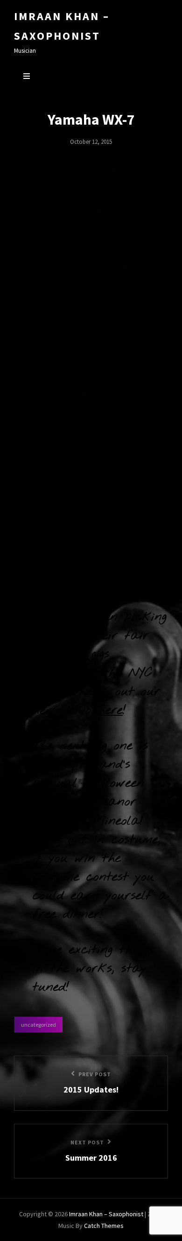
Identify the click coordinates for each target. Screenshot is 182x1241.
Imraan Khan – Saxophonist (106, 1214)
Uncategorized (38, 1024)
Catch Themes (104, 1225)
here (45, 413)
